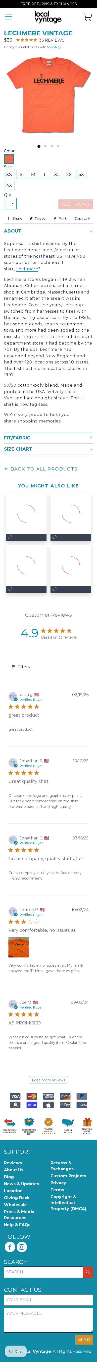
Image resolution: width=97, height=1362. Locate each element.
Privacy (58, 1183)
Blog (9, 1177)
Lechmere (27, 269)
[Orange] (9, 159)
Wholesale (15, 1204)
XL (57, 174)
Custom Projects (68, 1176)
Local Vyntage (35, 1351)
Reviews (13, 1163)
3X (81, 174)
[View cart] (87, 17)
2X (69, 174)
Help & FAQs (17, 1224)
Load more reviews (48, 1080)
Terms (57, 1189)
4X (9, 185)
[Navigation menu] (8, 17)
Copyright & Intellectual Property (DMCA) (68, 1202)
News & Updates (21, 1184)
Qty (7, 194)
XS (9, 174)
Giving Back (17, 1197)
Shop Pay (54, 47)
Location (13, 1190)
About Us (13, 1170)
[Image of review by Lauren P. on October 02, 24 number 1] (18, 947)
